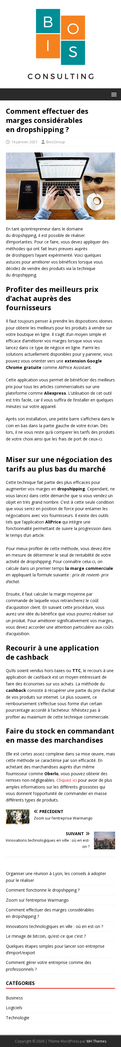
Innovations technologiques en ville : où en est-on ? (54, 926)
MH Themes (96, 1041)
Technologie (17, 1017)
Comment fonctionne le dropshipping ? (43, 890)
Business (14, 998)
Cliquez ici (66, 780)
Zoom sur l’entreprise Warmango (37, 900)
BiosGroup (55, 141)
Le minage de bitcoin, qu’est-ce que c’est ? (46, 936)
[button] (113, 94)
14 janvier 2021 (24, 141)
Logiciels (14, 1007)
